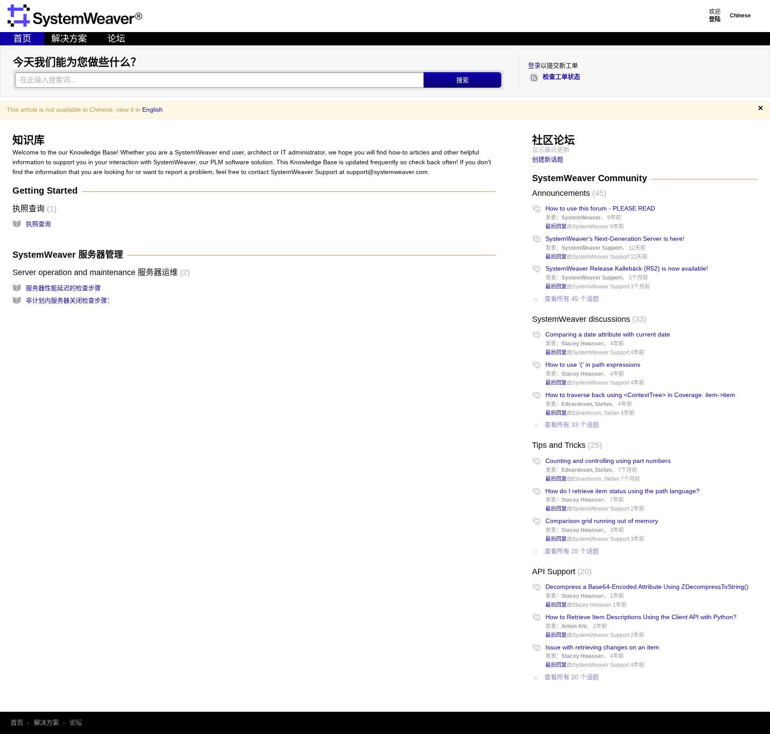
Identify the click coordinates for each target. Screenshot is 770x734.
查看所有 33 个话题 (572, 424)
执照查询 (33, 208)
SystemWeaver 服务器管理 (67, 255)
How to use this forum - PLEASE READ (600, 208)
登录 (534, 65)
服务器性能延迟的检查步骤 (63, 288)
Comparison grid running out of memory (601, 520)
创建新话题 (547, 159)
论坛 (116, 39)
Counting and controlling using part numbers (608, 460)
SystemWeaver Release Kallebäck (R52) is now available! (626, 268)
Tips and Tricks (565, 445)
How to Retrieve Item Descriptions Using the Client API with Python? (641, 616)
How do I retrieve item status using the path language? (622, 491)
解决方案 (69, 39)
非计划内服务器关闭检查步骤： (69, 300)
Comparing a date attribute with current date (607, 334)
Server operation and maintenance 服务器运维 (99, 272)
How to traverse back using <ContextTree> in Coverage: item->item (640, 394)
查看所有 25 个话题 (572, 551)
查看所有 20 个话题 (572, 677)
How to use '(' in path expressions (592, 364)
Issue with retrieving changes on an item (602, 647)
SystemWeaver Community (589, 178)
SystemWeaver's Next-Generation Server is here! (614, 238)
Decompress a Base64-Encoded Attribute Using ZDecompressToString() (647, 586)
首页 (22, 39)
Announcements (568, 193)
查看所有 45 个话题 (572, 298)
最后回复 (556, 226)
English (152, 109)
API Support (560, 571)
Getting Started (45, 190)
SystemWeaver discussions (588, 319)
